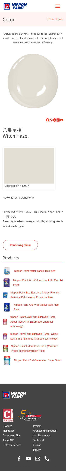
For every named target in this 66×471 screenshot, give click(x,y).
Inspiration (8, 430)
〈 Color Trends (54, 19)
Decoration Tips (12, 435)
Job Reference (41, 435)
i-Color (37, 445)
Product (7, 426)
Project (37, 426)
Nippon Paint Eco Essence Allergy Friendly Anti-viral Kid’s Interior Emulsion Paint (34, 295)
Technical (38, 440)
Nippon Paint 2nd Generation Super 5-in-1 (38, 360)
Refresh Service (12, 445)
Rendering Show (20, 245)
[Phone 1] (47, 458)
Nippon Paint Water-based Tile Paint (34, 270)
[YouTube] (28, 458)
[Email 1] (37, 458)
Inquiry (37, 449)
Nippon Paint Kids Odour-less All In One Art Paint (38, 282)
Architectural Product (45, 430)
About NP (8, 440)
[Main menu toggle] (57, 6)
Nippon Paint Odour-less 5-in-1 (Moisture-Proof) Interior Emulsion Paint (35, 348)
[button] (47, 120)
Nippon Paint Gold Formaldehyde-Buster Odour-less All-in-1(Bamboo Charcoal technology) (33, 322)
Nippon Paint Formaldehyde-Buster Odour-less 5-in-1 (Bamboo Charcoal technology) (34, 336)
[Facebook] (19, 458)
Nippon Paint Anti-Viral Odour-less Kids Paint (36, 307)
